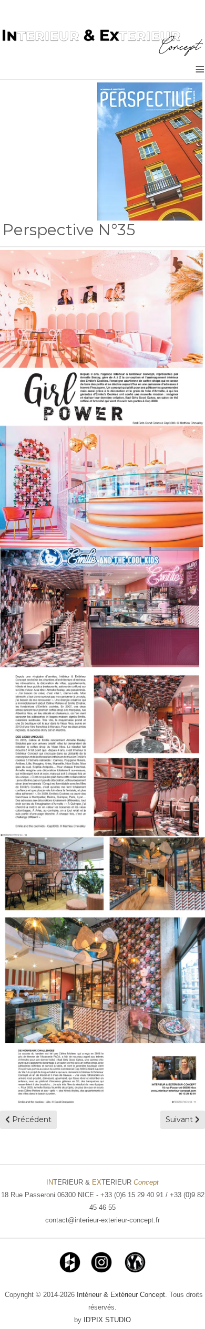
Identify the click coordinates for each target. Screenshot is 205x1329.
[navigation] (181, 1305)
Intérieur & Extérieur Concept (121, 1295)
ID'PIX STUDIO (107, 1320)
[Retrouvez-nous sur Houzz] (69, 1261)
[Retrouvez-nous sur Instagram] (101, 1261)
